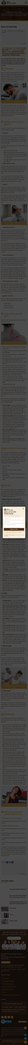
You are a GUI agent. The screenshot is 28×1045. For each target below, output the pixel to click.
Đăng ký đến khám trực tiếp (15, 532)
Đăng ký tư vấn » (14, 529)
